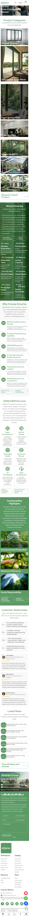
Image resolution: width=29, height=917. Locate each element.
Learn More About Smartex (7, 238)
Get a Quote (21, 238)
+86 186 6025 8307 (14, 787)
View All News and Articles (10, 765)
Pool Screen (18, 861)
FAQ (2, 880)
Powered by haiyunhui (12, 909)
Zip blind (3, 869)
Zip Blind (17, 872)
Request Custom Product (10, 196)
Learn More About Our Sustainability (6, 599)
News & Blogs (18, 887)
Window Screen (18, 865)
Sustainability (18, 882)
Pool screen (4, 861)
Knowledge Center (5, 878)
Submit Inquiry (6, 835)
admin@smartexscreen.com (14, 784)
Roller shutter (4, 863)
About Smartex (18, 880)
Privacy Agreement (13, 911)
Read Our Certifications (20, 599)
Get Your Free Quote (5, 391)
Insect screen (4, 858)
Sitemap (3, 911)
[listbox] (21, 2)
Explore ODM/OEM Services (5, 491)
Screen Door (18, 863)
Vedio (2, 882)
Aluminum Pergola (19, 869)
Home (16, 878)
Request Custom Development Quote (20, 491)
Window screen (4, 867)
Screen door (4, 865)
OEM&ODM (18, 884)
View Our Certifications (19, 391)
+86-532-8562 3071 (13, 789)
